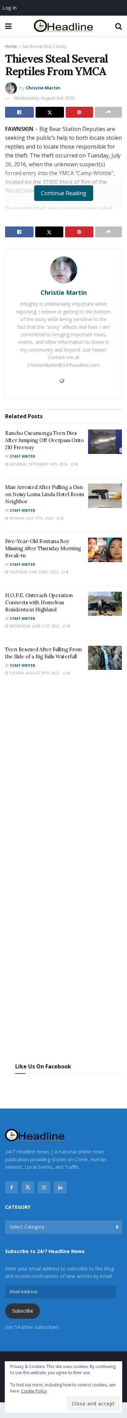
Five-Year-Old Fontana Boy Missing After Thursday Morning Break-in (43, 548)
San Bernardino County (44, 46)
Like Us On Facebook (43, 1066)
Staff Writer (22, 456)
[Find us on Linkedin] (60, 1187)
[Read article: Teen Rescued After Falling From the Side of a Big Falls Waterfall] (105, 658)
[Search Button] (118, 26)
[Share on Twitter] (50, 112)
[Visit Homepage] (63, 26)
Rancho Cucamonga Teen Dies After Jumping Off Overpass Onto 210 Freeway (44, 440)
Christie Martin (43, 88)
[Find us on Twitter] (27, 1187)
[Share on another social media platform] (108, 112)
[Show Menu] (8, 26)
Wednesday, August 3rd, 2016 (44, 98)
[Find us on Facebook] (11, 1187)
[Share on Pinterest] (79, 112)
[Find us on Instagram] (44, 1187)
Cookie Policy (34, 1391)
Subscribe (22, 1310)
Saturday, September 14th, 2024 (37, 464)
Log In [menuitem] (10, 8)
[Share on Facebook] (19, 112)
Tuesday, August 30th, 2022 (34, 673)
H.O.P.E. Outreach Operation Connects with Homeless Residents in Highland (39, 602)
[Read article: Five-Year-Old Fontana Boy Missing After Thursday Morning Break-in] (105, 550)
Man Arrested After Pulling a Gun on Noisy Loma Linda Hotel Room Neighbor (44, 494)
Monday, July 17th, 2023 (30, 518)
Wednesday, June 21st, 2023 (34, 626)
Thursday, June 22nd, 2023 (33, 572)
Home (11, 46)
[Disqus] (63, 781)
